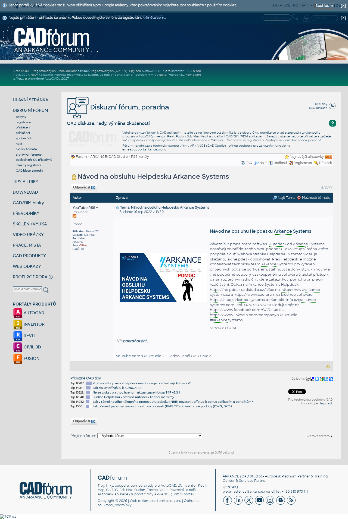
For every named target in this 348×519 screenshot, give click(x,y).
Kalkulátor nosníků (52, 75)
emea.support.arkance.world (144, 149)
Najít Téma (286, 198)
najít (19, 144)
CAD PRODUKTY (29, 255)
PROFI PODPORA (30, 276)
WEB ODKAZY (27, 266)
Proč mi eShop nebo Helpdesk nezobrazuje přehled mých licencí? (142, 383)
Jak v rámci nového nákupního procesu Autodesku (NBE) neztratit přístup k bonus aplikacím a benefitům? (173, 402)
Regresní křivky (144, 75)
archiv (327, 187)
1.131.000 (84, 71)
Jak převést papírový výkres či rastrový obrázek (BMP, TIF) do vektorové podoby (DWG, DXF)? (162, 406)
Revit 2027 (21, 75)
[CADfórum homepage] (52, 39)
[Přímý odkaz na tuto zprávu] (117, 207)
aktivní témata (26, 149)
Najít (263, 163)
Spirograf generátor (115, 75)
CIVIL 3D (32, 347)
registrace (23, 122)
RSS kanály (140, 157)
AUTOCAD (33, 312)
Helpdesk (326, 403)
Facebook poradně (306, 140)
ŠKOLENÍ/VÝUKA (30, 224)
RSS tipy (321, 104)
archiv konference (29, 154)
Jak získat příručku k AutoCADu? (117, 388)
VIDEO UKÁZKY (28, 234)
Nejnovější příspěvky (307, 157)
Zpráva (122, 198)
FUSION (31, 358)
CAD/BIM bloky (28, 202)
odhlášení (23, 133)
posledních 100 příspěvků (34, 160)
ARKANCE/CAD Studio (109, 157)
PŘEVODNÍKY (26, 213)
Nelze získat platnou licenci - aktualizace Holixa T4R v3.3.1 (136, 392)
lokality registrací (28, 165)
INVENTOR (34, 324)
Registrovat (303, 163)
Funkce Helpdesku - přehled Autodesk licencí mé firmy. (134, 397)
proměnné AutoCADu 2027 (48, 78)
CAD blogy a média (29, 170)
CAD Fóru (218, 140)
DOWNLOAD (25, 192)
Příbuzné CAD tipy (85, 378)
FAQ (249, 163)
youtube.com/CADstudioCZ (141, 356)
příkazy (18, 78)
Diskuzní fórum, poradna (129, 107)
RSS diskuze (318, 108)
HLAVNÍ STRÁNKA (30, 99)
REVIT (29, 335)
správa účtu (24, 138)
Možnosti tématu (315, 198)
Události (280, 163)
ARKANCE (231, 476)
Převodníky (176, 75)
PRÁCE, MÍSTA (27, 245)
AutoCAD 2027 (153, 71)
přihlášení (23, 127)
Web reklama (140, 501)
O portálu (187, 494)
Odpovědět (81, 187)
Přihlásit (325, 163)
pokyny (21, 117)
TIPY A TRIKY (25, 181)
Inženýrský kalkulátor (82, 75)
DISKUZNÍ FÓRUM (30, 110)
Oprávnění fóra (319, 436)
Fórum (81, 157)
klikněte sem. (154, 17)
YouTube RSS (84, 207)
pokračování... (136, 341)
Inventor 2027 (181, 71)
